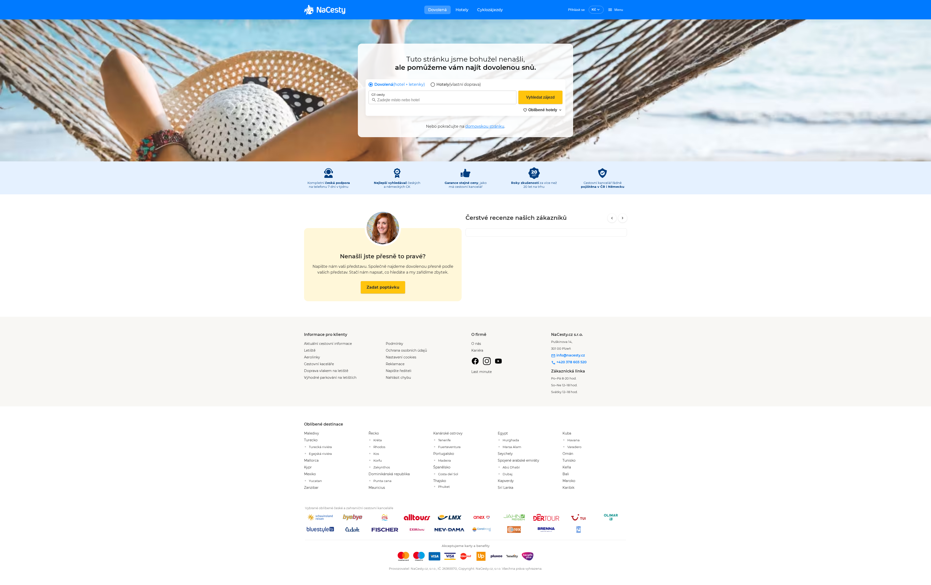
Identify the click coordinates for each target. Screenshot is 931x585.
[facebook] (475, 361)
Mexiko (310, 474)
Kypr (308, 467)
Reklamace (395, 364)
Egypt (503, 433)
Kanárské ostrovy (448, 433)
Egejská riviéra (320, 454)
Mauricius (377, 487)
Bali (565, 474)
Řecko (374, 433)
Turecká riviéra (320, 447)
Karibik (568, 487)
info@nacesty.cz (570, 355)
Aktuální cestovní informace (328, 343)
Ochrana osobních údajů (406, 350)
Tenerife (444, 440)
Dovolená (437, 10)
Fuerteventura (449, 447)
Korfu (377, 460)
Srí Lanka (505, 487)
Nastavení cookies (401, 357)
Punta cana (382, 481)
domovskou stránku (484, 126)
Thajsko (439, 481)
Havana (573, 440)
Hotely (462, 10)
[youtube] (498, 361)
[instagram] (487, 361)
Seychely (505, 453)
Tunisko (569, 460)
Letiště (309, 350)
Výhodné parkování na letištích (330, 377)
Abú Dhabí (511, 467)
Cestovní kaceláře (319, 364)
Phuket (444, 487)
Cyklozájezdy (490, 10)
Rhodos (379, 447)
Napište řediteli (398, 371)
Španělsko (441, 467)
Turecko (311, 440)
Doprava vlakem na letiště (326, 371)
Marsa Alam (512, 447)
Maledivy (311, 433)
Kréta (377, 440)
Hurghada (511, 440)
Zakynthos (381, 467)
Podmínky (394, 343)
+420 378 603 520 (570, 362)
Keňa (566, 467)
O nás (476, 343)
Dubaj (508, 474)
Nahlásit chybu (398, 377)
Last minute (481, 372)
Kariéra (477, 350)
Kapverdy (506, 481)
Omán (567, 453)
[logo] (324, 9)
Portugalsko (443, 453)
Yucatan (315, 481)
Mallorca (311, 460)
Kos (376, 454)
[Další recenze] (622, 218)
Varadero (574, 447)
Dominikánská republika (389, 474)
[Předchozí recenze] (612, 218)
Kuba (566, 433)
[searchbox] (442, 100)
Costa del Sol (448, 474)
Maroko (568, 481)
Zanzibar (311, 487)
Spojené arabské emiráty (518, 460)
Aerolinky (312, 357)
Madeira (444, 460)
